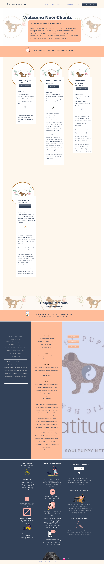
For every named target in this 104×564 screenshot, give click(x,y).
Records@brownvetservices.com (47, 359)
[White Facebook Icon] (68, 559)
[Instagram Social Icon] (64, 559)
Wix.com (62, 561)
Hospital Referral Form (54, 306)
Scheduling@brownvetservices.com (47, 356)
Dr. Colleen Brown (18, 4)
